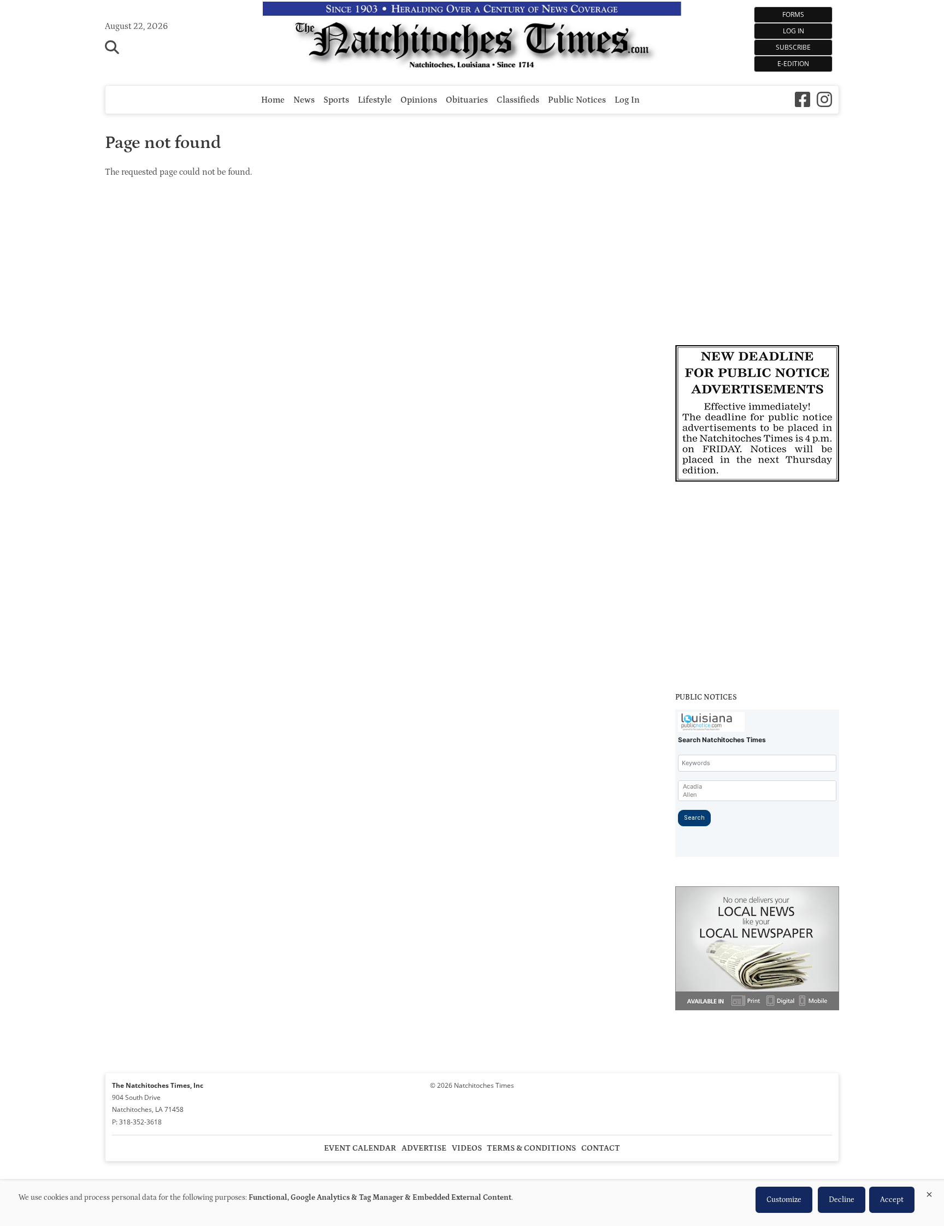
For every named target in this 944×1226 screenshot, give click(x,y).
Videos (467, 1148)
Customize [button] (783, 1199)
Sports (336, 100)
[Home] (472, 37)
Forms (793, 14)
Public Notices (577, 100)
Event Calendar (360, 1148)
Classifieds (518, 100)
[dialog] (472, 1203)
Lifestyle (375, 100)
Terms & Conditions (531, 1148)
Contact (600, 1148)
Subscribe (793, 47)
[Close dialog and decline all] (929, 1192)
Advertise (424, 1148)
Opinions (418, 100)
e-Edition (793, 63)
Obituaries (467, 100)
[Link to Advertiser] (757, 415)
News (304, 100)
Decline (841, 1199)
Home (273, 100)
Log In (793, 30)
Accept (892, 1199)
